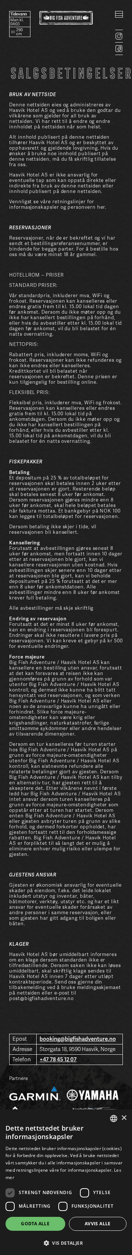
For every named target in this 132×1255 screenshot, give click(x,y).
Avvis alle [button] (98, 1224)
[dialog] (66, 1182)
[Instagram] (119, 36)
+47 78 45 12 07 (58, 1059)
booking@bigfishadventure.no (78, 1039)
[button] (66, 1242)
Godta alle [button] (35, 1224)
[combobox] (113, 1118)
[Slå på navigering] (119, 14)
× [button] (123, 1118)
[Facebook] (119, 49)
